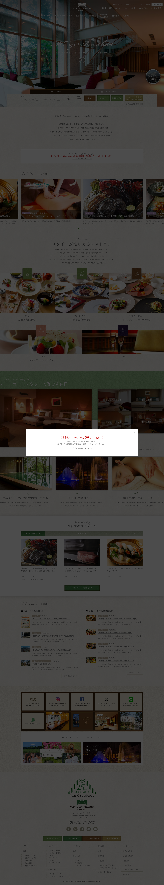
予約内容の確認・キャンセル (82, 448)
